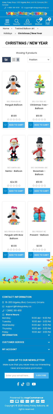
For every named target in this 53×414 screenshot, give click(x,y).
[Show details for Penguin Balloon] (13, 84)
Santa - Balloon (13, 171)
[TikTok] (22, 384)
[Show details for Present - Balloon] (39, 214)
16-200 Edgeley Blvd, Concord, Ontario (24, 302)
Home (6, 28)
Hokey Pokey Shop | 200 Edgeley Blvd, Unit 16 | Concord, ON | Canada (24, 3)
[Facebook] (18, 384)
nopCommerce (33, 397)
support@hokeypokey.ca (18, 306)
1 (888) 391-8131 (13, 310)
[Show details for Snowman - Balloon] (39, 149)
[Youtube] (34, 384)
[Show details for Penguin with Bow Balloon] (13, 214)
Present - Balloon (39, 234)
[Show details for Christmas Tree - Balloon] (39, 84)
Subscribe (41, 375)
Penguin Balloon (13, 104)
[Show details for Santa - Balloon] (13, 149)
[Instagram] (28, 384)
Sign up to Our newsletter (26, 360)
